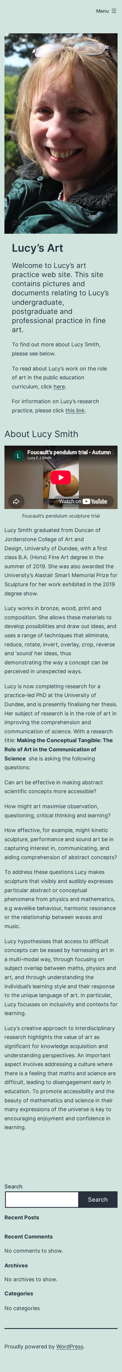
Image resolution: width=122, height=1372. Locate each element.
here (59, 386)
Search (13, 1186)
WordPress (69, 1346)
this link (75, 410)
